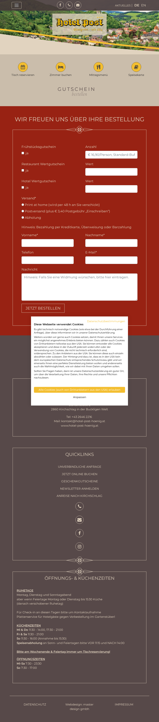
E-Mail (91, 252)
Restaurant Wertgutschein (43, 164)
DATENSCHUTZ (35, 704)
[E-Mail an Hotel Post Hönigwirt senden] (79, 520)
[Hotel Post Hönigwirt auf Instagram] (79, 547)
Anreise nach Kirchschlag (79, 496)
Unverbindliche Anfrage (79, 467)
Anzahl (91, 147)
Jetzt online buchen (79, 474)
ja (27, 153)
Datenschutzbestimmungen (106, 321)
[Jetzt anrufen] (79, 507)
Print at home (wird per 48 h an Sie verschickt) (62, 205)
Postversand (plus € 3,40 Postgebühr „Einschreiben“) (67, 211)
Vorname (30, 235)
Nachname (95, 235)
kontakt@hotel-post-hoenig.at (83, 421)
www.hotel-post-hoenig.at (79, 425)
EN (143, 5)
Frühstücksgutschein (39, 147)
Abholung (32, 218)
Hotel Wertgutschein (39, 181)
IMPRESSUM (124, 704)
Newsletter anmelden (79, 488)
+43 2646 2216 (82, 417)
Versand (29, 198)
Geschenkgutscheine (79, 481)
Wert (89, 164)
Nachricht (30, 269)
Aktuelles (123, 5)
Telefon (28, 252)
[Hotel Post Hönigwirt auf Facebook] (79, 533)
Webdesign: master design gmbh (79, 707)
